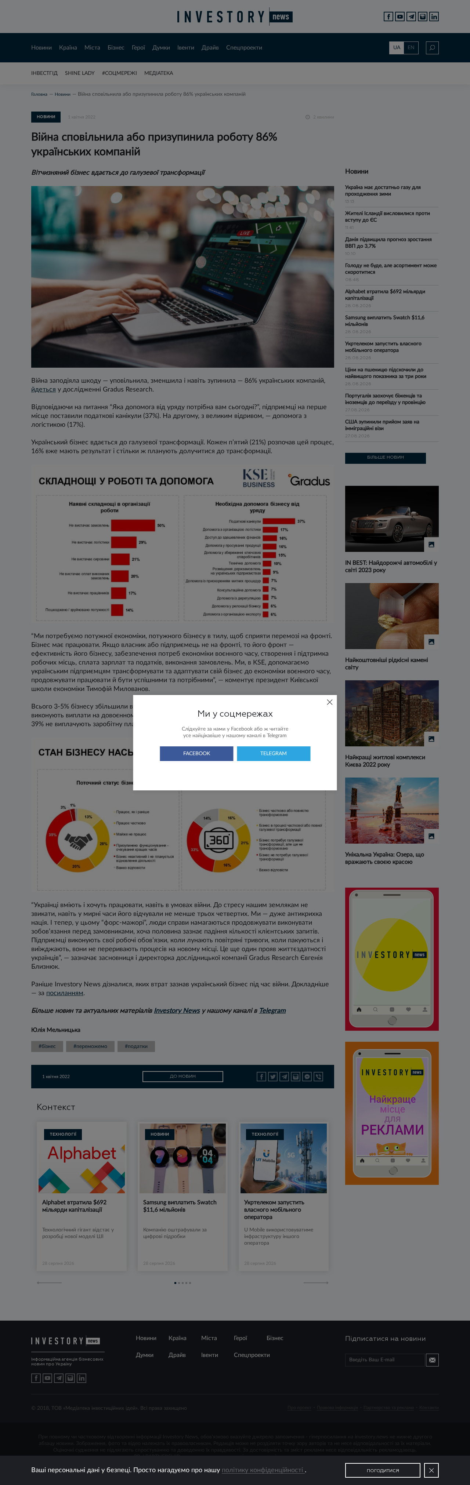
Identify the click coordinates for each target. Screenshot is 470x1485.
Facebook (196, 753)
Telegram (273, 753)
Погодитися (383, 1471)
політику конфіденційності (263, 1470)
